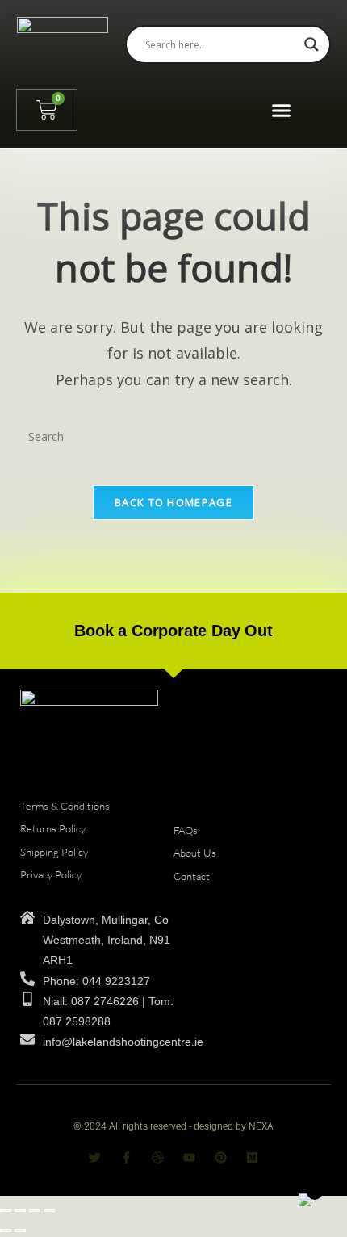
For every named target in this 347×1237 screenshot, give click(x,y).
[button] (280, 109)
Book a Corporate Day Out (173, 630)
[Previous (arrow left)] (5, 1230)
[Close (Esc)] (49, 1210)
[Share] (34, 1210)
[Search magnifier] (311, 44)
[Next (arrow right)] (20, 1230)
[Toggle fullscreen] (20, 1210)
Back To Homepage (173, 502)
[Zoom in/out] (5, 1210)
